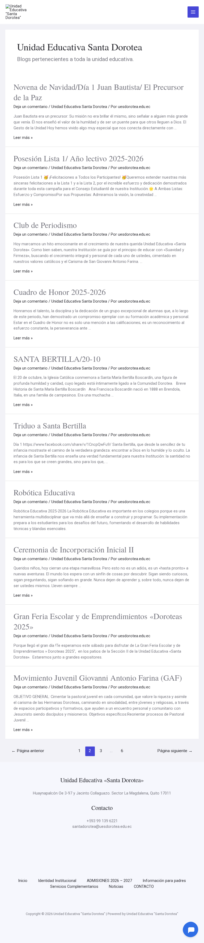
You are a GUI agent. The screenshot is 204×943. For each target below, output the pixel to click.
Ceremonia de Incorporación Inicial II (74, 549)
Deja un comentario (31, 106)
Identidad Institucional (57, 880)
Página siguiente (175, 750)
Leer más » (23, 137)
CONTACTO (144, 886)
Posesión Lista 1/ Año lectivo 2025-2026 (78, 158)
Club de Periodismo (45, 224)
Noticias (116, 886)
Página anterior (27, 750)
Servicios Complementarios (74, 886)
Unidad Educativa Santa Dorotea (79, 106)
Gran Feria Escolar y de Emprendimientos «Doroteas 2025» (98, 621)
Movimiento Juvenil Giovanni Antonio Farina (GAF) (98, 677)
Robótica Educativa (44, 492)
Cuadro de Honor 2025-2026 (60, 291)
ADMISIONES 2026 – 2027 (109, 880)
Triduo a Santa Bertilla (50, 425)
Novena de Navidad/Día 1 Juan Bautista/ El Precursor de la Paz (99, 91)
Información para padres (164, 880)
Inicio (22, 880)
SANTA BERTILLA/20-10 (57, 358)
